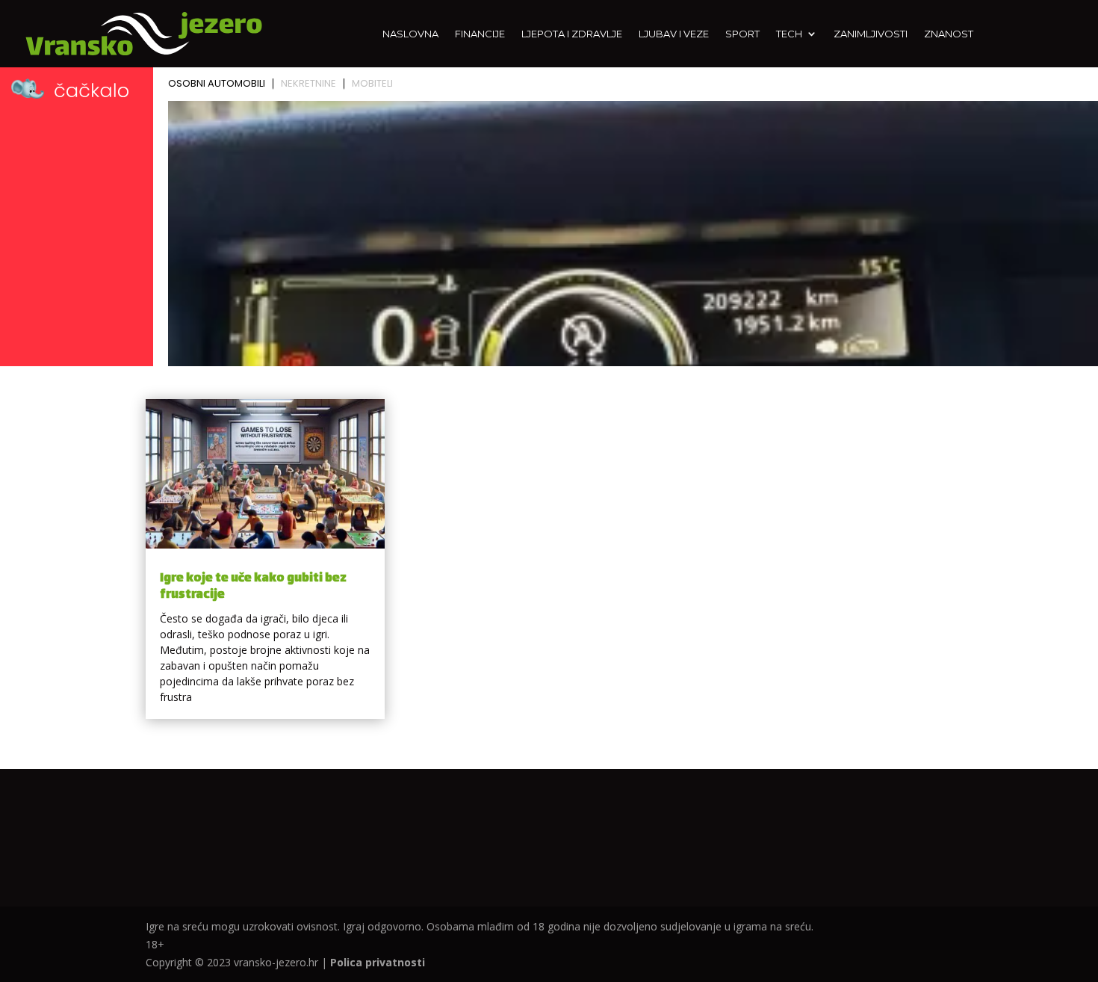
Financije (480, 34)
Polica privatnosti (377, 962)
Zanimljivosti (871, 34)
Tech (789, 34)
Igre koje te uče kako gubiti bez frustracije (253, 587)
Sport (742, 34)
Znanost (948, 34)
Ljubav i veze (674, 34)
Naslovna (410, 34)
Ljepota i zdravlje (571, 34)
